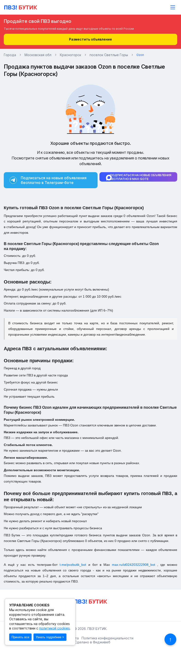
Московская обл (38, 55)
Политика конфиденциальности (107, 638)
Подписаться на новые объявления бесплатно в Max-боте (140, 177)
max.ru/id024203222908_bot (134, 565)
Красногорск (70, 55)
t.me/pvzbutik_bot (74, 565)
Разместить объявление (90, 39)
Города (10, 55)
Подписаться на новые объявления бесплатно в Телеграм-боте (53, 180)
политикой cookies (54, 628)
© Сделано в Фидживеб (90, 642)
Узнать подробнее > (50, 637)
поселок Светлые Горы (109, 55)
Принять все (20, 637)
